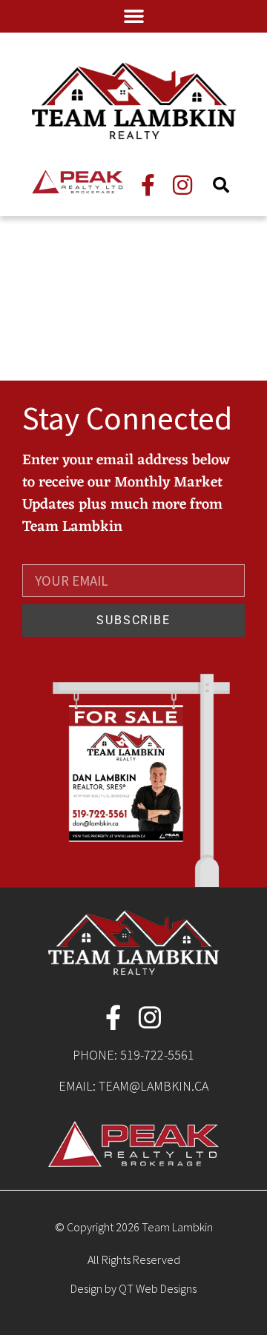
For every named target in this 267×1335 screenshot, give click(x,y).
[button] (133, 16)
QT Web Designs (158, 1288)
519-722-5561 (157, 1054)
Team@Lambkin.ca (153, 1085)
